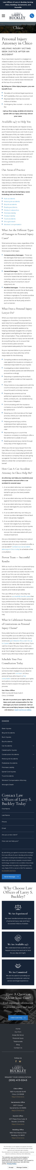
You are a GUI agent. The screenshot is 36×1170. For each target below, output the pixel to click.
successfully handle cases (21, 596)
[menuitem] (18, 728)
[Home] (17, 15)
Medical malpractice (11, 210)
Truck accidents (9, 219)
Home (18, 1029)
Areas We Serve (18, 1035)
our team (19, 673)
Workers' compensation (12, 224)
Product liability (9, 216)
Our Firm (18, 1032)
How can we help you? (10, 841)
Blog (18, 1045)
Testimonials (18, 1041)
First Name (6, 808)
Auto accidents (9, 199)
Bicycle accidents (10, 204)
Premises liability (10, 213)
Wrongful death (9, 222)
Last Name (6, 815)
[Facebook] (16, 1061)
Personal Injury (18, 1038)
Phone (4, 821)
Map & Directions (18, 1097)
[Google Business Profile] (20, 1061)
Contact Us (18, 1048)
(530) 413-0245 (18, 1080)
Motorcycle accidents (12, 201)
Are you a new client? (9, 834)
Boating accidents (10, 207)
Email (4, 828)
